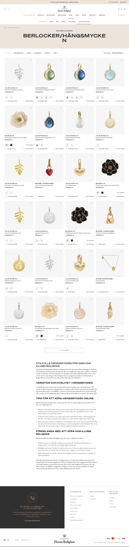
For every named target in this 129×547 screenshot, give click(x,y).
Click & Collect (74, 508)
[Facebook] (5, 540)
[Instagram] (8, 540)
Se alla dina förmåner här (32, 520)
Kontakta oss (73, 511)
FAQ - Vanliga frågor (75, 505)
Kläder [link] (51, 21)
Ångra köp (73, 502)
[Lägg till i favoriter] (30, 60)
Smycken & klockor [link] (84, 21)
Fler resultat (64, 350)
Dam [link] (70, 15)
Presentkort (93, 499)
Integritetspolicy (25, 540)
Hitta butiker (113, 2)
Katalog (92, 496)
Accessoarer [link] (72, 21)
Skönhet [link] (92, 15)
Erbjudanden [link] (29, 15)
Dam (5, 27)
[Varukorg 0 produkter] (124, 9)
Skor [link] (57, 21)
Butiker (111, 501)
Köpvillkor (73, 514)
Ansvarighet (112, 507)
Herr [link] (77, 15)
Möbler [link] (41, 15)
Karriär (111, 504)
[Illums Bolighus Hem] (64, 9)
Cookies (72, 517)
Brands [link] (102, 15)
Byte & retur (73, 499)
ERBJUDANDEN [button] (117, 53)
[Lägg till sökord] (5, 9)
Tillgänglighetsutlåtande (76, 520)
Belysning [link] (51, 15)
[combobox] (14, 9)
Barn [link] (84, 15)
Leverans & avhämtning (76, 496)
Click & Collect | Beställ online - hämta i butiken (64, 2)
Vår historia (112, 498)
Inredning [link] (62, 15)
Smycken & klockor (15, 27)
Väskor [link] (64, 21)
